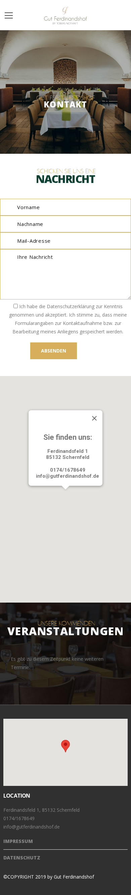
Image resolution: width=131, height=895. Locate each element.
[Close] (94, 418)
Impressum (18, 841)
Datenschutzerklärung (70, 306)
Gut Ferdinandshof (74, 877)
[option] (65, 663)
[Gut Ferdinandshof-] (66, 15)
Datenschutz (21, 857)
